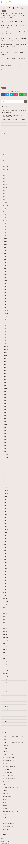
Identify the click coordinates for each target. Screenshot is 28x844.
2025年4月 (5, 191)
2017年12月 (5, 454)
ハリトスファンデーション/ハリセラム (11, 787)
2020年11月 (5, 349)
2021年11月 (5, 313)
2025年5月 (5, 188)
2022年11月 (5, 277)
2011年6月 (5, 688)
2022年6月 (5, 292)
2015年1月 (5, 559)
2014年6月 (5, 580)
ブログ (4, 11)
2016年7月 (5, 505)
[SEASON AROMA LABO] (6, 2)
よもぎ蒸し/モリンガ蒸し (8, 754)
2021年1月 (5, 343)
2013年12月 (5, 598)
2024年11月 (5, 206)
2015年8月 (5, 538)
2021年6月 (5, 328)
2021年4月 (5, 334)
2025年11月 (5, 170)
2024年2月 (5, 232)
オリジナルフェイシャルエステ (10, 775)
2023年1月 (5, 271)
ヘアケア (5, 805)
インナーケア (6, 769)
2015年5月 (5, 547)
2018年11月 (5, 421)
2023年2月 (5, 268)
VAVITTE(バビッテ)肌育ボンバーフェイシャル (13, 742)
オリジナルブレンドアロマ (9, 778)
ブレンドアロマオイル (8, 796)
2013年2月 (5, 628)
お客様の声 (5, 745)
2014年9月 (5, 571)
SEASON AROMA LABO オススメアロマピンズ (13, 65)
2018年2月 (5, 448)
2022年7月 (5, 289)
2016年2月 (5, 520)
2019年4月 (5, 406)
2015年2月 (5, 556)
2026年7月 (5, 146)
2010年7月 (5, 721)
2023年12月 (5, 238)
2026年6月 (5, 149)
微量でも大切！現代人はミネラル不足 (10, 124)
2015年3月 (5, 553)
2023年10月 (5, 244)
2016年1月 (5, 523)
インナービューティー (8, 772)
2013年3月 (5, 625)
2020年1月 (5, 379)
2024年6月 (5, 221)
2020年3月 (5, 373)
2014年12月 (5, 562)
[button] (3, 94)
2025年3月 (5, 194)
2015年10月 (5, 532)
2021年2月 (5, 340)
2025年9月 (5, 176)
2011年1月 (5, 703)
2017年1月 (5, 487)
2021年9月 (5, 319)
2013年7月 (5, 613)
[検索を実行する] (25, 101)
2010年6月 (5, 724)
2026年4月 (5, 155)
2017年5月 (5, 475)
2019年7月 (5, 397)
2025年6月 (5, 185)
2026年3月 (5, 158)
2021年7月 (5, 325)
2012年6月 (5, 652)
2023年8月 (5, 250)
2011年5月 (5, 691)
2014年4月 (5, 586)
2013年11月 (5, 601)
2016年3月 (5, 517)
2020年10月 (5, 352)
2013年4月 (5, 622)
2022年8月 (5, 286)
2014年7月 (5, 577)
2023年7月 (5, 253)
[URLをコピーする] (25, 94)
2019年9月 (5, 391)
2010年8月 (5, 718)
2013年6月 (5, 616)
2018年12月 (5, 418)
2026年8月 (5, 143)
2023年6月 (5, 256)
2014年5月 (5, 583)
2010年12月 (5, 706)
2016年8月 (5, 502)
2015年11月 (5, 529)
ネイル (4, 784)
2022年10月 (5, 280)
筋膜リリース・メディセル (9, 823)
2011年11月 (5, 673)
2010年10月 (5, 712)
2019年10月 (5, 388)
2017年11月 (5, 457)
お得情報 (5, 748)
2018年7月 (5, 433)
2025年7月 (5, 182)
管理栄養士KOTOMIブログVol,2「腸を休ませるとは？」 (13, 127)
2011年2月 (5, 700)
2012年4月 (5, 658)
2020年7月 (5, 361)
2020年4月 (5, 370)
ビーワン (5, 790)
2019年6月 (5, 400)
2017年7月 (5, 469)
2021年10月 (5, 316)
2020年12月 (5, 346)
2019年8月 (5, 394)
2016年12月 (5, 490)
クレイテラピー (6, 781)
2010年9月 (5, 715)
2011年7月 (5, 685)
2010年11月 (5, 709)
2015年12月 (5, 526)
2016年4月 (5, 514)
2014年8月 (5, 574)
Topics (4, 739)
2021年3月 (5, 337)
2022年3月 (5, 301)
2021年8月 (5, 322)
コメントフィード (5, 841)
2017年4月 (5, 478)
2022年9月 (5, 283)
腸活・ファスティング (8, 826)
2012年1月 (5, 667)
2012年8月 (5, 646)
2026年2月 (5, 161)
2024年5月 (5, 223)
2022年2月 (5, 304)
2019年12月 (5, 382)
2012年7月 (5, 649)
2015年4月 (5, 550)
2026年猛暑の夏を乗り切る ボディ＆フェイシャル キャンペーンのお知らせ (14, 115)
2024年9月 (5, 212)
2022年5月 (5, 295)
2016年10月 (5, 496)
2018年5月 (5, 439)
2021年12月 (5, 310)
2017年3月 (5, 481)
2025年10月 (5, 173)
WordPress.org (5, 843)
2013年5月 (5, 619)
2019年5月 (5, 403)
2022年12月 (5, 274)
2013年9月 (5, 607)
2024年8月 (5, 214)
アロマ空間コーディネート (9, 766)
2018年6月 (5, 436)
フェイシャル (6, 793)
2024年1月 (5, 235)
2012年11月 (5, 637)
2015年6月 (5, 544)
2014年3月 (5, 589)
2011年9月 (5, 679)
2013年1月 (5, 631)
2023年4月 (5, 262)
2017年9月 (5, 463)
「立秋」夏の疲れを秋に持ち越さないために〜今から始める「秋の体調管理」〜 (14, 111)
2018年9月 (5, 427)
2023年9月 (5, 247)
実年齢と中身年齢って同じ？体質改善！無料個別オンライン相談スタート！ (14, 120)
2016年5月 (5, 511)
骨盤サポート (6, 829)
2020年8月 (5, 358)
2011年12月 (5, 670)
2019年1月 (5, 415)
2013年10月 (5, 604)
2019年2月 (5, 412)
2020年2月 (5, 376)
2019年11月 (5, 385)
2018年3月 (5, 445)
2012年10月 (5, 640)
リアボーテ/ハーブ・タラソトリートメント (12, 811)
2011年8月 (5, 682)
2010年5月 (5, 727)
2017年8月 (5, 466)
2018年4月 (5, 442)
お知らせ (5, 751)
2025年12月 (5, 167)
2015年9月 (5, 535)
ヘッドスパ (5, 808)
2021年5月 (5, 331)
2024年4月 (5, 227)
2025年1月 (5, 200)
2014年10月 (5, 568)
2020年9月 (5, 355)
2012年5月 (5, 655)
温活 (4, 820)
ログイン (3, 838)
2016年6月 (5, 508)
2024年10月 (5, 208)
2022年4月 (5, 298)
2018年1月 (5, 451)
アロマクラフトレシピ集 (8, 757)
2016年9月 (5, 499)
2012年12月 (5, 634)
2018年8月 (5, 430)
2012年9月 (5, 643)
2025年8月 (5, 179)
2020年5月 (5, 367)
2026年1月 (5, 164)
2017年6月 (5, 472)
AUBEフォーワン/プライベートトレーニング (13, 736)
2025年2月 (5, 197)
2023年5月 (5, 259)
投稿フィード (4, 840)
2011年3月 (5, 697)
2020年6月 (5, 364)
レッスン (5, 814)
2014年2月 (5, 592)
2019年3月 (5, 409)
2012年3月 (5, 661)
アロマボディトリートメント (9, 760)
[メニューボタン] (26, 2)
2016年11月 (5, 493)
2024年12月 (5, 203)
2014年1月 (5, 595)
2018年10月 (5, 424)
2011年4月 (5, 694)
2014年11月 (5, 565)
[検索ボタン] (22, 2)
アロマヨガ (5, 763)
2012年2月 (5, 664)
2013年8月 (5, 610)
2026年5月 (5, 152)
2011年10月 (5, 676)
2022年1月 (5, 307)
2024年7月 (5, 217)
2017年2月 (5, 484)
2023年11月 (5, 241)
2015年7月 (5, 541)
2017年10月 (5, 460)
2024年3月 (5, 229)
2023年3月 (5, 265)
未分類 (4, 817)
